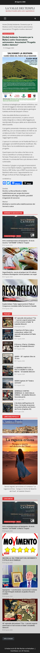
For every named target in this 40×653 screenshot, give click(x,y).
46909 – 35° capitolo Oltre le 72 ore (7, 358)
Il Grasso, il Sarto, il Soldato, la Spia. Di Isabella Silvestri (7, 346)
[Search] (35, 18)
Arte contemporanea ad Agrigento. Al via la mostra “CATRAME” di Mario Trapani (20, 227)
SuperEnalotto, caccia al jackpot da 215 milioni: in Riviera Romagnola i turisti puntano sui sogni (20, 259)
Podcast (12, 618)
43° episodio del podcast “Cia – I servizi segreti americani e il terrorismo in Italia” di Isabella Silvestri (7, 322)
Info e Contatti (8, 638)
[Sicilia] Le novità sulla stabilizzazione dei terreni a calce (18, 204)
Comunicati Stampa (8, 33)
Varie (5, 585)
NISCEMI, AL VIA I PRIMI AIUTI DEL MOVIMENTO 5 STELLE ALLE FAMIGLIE (20, 544)
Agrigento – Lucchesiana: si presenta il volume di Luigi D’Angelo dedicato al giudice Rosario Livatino (20, 576)
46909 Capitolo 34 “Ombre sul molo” (7, 383)
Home (4, 24)
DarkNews (14, 651)
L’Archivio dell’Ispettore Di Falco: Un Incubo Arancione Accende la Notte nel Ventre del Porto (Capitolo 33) (7, 407)
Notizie (19, 236)
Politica (6, 553)
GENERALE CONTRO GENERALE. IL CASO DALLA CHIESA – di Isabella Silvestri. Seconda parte (7, 395)
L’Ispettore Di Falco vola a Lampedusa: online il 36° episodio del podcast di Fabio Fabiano (7, 334)
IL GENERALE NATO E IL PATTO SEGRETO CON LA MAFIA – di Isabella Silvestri (7, 371)
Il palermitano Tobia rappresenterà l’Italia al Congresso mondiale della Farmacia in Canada (20, 290)
